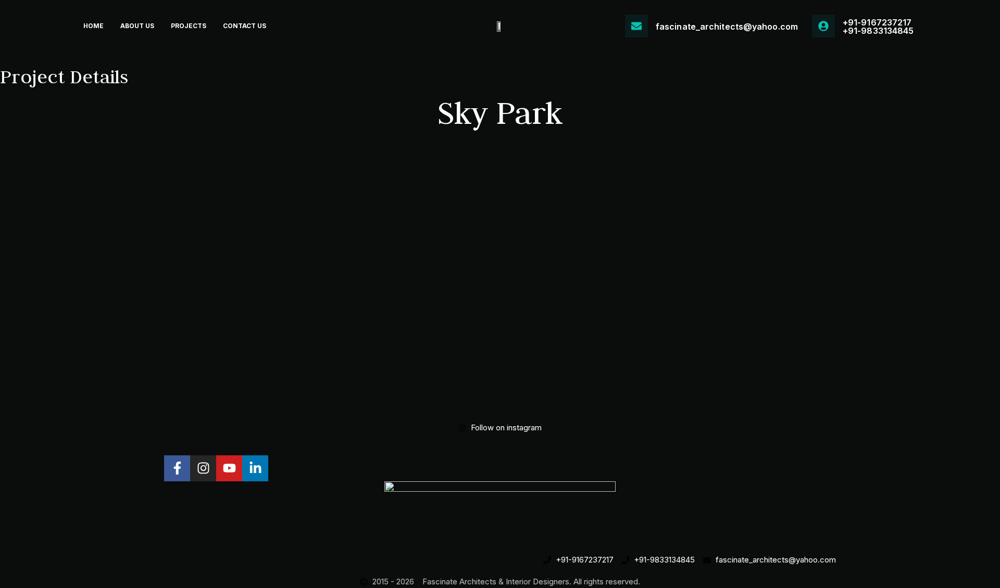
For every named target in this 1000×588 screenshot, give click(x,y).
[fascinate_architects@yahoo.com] (636, 26)
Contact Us (244, 26)
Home (93, 26)
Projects (188, 26)
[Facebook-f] (177, 468)
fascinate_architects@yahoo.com (727, 26)
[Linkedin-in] (255, 468)
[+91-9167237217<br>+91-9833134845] (823, 26)
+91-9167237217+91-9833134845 (878, 26)
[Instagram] (203, 468)
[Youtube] (229, 468)
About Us (137, 26)
